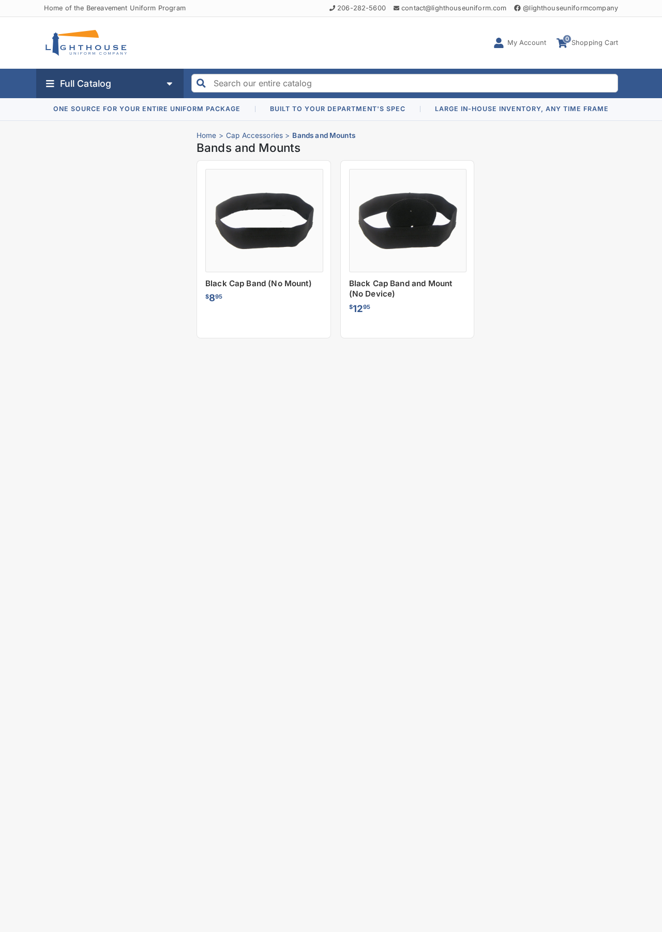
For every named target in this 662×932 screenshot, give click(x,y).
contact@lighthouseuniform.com (453, 8)
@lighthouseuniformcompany (570, 8)
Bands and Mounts (323, 135)
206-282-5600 (361, 8)
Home (207, 135)
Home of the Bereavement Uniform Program (115, 8)
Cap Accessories (254, 135)
